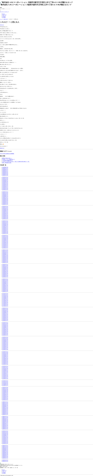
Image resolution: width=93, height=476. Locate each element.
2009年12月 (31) (5, 401)
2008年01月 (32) (5, 428)
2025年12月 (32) (5, 177)
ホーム (3, 13)
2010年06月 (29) (5, 394)
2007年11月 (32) (5, 432)
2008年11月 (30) (5, 417)
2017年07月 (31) (5, 299)
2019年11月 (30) (5, 265)
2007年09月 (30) (5, 434)
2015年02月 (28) (5, 333)
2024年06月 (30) (5, 198)
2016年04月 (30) (5, 317)
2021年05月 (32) (5, 243)
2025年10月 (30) (5, 179)
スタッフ (4, 471)
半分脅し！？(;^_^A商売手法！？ (8, 159)
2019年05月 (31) (5, 272)
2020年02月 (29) (5, 261)
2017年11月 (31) (5, 294)
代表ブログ (4, 14)
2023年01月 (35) (5, 218)
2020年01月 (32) (5, 262)
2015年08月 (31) (5, 327)
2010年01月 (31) (5, 399)
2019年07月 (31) (5, 270)
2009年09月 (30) (5, 405)
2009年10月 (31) (5, 404)
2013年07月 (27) (5, 357)
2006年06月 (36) (5, 452)
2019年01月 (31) (5, 276)
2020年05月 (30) (5, 257)
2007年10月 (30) (5, 433)
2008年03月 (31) (5, 426)
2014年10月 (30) (5, 339)
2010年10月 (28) (5, 389)
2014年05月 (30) (5, 345)
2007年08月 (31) (5, 435)
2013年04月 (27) (5, 360)
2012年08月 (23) (5, 370)
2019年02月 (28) (5, 275)
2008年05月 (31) (5, 424)
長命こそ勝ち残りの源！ (7, 162)
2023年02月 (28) (5, 217)
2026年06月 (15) (5, 169)
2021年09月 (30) (5, 238)
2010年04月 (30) (5, 396)
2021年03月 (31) (5, 245)
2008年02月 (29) (5, 427)
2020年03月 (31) (5, 260)
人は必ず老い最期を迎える (7, 160)
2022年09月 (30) (5, 224)
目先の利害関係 (11, 153)
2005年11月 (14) (5, 461)
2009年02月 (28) (5, 413)
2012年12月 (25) (5, 366)
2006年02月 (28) (5, 456)
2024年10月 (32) (5, 194)
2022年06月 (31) (5, 227)
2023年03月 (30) (5, 216)
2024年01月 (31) (5, 204)
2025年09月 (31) (5, 180)
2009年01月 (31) (5, 414)
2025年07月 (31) (5, 182)
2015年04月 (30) (5, 331)
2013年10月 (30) (5, 353)
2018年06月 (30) (5, 285)
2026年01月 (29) (5, 175)
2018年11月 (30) (5, 280)
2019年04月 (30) (5, 273)
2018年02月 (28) (5, 290)
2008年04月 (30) (5, 425)
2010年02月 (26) (5, 398)
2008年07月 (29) (5, 422)
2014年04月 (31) (5, 346)
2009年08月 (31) (5, 406)
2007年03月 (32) (5, 441)
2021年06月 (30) (5, 242)
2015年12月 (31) (5, 322)
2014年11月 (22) (5, 338)
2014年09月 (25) (5, 340)
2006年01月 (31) (5, 457)
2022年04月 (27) (5, 229)
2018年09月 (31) (5, 282)
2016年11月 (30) (5, 309)
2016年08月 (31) (5, 312)
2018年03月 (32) (5, 289)
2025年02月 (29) (5, 188)
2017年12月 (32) (5, 293)
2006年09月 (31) (5, 448)
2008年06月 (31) (5, 423)
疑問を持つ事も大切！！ (7, 158)
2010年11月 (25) (5, 388)
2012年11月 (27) (5, 367)
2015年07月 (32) (5, 328)
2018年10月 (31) (5, 281)
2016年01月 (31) (5, 320)
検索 (1, 7)
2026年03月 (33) (5, 172)
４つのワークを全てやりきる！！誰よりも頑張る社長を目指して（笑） (16, 161)
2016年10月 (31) (5, 310)
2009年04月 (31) (5, 410)
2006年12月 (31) (5, 445)
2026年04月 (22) (5, 171)
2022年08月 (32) (5, 225)
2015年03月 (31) (5, 332)
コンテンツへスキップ (4, 11)
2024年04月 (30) (5, 200)
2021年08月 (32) (5, 239)
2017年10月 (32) (5, 295)
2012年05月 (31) (5, 374)
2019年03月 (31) (5, 274)
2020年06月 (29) (5, 256)
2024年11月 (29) (5, 192)
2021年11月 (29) (5, 236)
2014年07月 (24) (5, 342)
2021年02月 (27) (5, 246)
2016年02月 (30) (5, 319)
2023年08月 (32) (5, 210)
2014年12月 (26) (5, 337)
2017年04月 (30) (5, 302)
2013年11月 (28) (5, 352)
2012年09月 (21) (5, 369)
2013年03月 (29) (5, 361)
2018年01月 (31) (5, 291)
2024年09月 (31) (5, 195)
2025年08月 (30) (5, 181)
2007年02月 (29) (5, 442)
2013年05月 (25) (5, 359)
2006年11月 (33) (5, 446)
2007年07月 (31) (5, 436)
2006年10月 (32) (5, 447)
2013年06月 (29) (5, 358)
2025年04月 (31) (5, 186)
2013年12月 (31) (5, 351)
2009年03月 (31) (5, 412)
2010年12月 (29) (5, 387)
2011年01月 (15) (5, 385)
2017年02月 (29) (5, 304)
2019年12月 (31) (5, 264)
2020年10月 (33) (5, 252)
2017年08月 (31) (5, 298)
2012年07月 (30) (5, 371)
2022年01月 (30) (5, 233)
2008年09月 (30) (5, 419)
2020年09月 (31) (5, 253)
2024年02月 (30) (5, 203)
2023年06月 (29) (5, 213)
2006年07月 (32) (5, 451)
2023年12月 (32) (5, 206)
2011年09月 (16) (5, 384)
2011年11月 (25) (5, 381)
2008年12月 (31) (5, 416)
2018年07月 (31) (5, 284)
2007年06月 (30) (5, 437)
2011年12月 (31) (5, 380)
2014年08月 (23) (5, 341)
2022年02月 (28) (5, 232)
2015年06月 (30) (5, 329)
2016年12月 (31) (5, 308)
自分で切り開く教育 (4, 153)
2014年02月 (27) (5, 348)
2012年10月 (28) (5, 368)
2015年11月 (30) (5, 323)
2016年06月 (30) (5, 314)
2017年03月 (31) (5, 303)
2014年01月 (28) (5, 349)
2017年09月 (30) (5, 296)
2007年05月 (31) (5, 438)
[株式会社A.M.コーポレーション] (0, 2)
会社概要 (4, 17)
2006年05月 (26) (5, 453)
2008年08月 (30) (5, 420)
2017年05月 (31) (5, 301)
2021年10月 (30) (5, 237)
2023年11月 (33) (5, 207)
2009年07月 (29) (5, 407)
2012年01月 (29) (5, 378)
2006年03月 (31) (5, 455)
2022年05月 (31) (5, 228)
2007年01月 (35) (5, 443)
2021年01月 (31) (5, 247)
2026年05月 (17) (5, 170)
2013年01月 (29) (5, 364)
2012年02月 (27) (5, 377)
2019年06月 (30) (5, 271)
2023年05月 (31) (5, 214)
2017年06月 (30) (5, 300)
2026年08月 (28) (5, 167)
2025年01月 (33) (5, 189)
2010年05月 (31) (5, 395)
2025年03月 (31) (5, 187)
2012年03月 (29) (5, 376)
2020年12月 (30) (5, 249)
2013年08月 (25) (5, 356)
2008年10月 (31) (5, 418)
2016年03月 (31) (5, 318)
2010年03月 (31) (5, 397)
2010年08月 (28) (5, 391)
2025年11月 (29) (5, 178)
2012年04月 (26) (5, 375)
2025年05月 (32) (5, 185)
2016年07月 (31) (5, 313)
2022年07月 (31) (5, 226)
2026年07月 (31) (5, 168)
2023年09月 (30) (5, 209)
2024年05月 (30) (5, 199)
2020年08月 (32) (5, 254)
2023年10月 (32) (5, 208)
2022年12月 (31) (5, 220)
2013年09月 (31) (5, 355)
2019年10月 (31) (5, 266)
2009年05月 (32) (5, 409)
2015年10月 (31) (5, 324)
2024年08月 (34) (5, 196)
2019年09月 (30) (5, 267)
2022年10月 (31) (5, 223)
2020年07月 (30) (5, 255)
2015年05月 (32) (5, 330)
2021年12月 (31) (5, 235)
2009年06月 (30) (5, 408)
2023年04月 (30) (5, 215)
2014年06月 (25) (5, 343)
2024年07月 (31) (5, 197)
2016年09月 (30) (5, 311)
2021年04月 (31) (5, 244)
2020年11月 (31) (5, 251)
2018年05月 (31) (5, 286)
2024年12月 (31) (5, 191)
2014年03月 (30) (5, 347)
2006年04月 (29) (5, 454)
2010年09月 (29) (5, 390)
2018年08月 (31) (5, 283)
